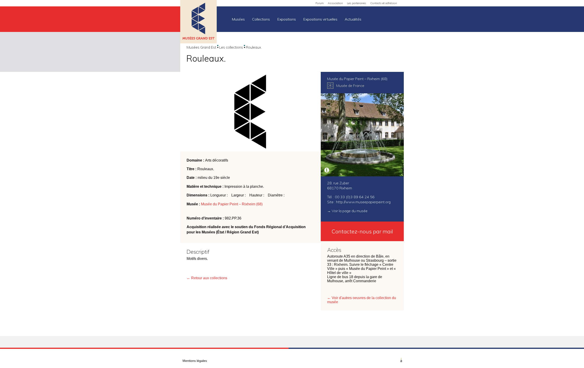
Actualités (353, 19)
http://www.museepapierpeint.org (363, 202)
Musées (238, 19)
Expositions (286, 19)
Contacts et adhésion (383, 3)
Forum (319, 3)
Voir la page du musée (350, 211)
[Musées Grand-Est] (198, 22)
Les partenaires (356, 3)
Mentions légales (194, 361)
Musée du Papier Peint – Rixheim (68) (232, 204)
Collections (261, 19)
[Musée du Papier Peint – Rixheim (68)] (362, 134)
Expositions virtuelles (320, 19)
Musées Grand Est (201, 47)
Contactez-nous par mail (362, 231)
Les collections (231, 47)
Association (335, 3)
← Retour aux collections (207, 278)
